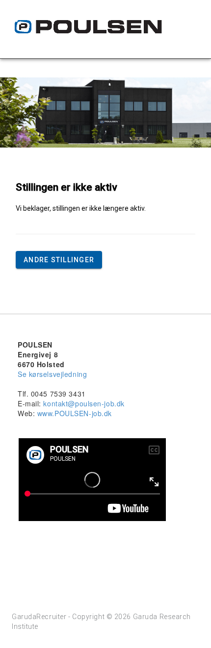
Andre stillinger (59, 260)
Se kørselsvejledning (52, 374)
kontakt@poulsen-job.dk (83, 403)
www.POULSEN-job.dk (74, 413)
